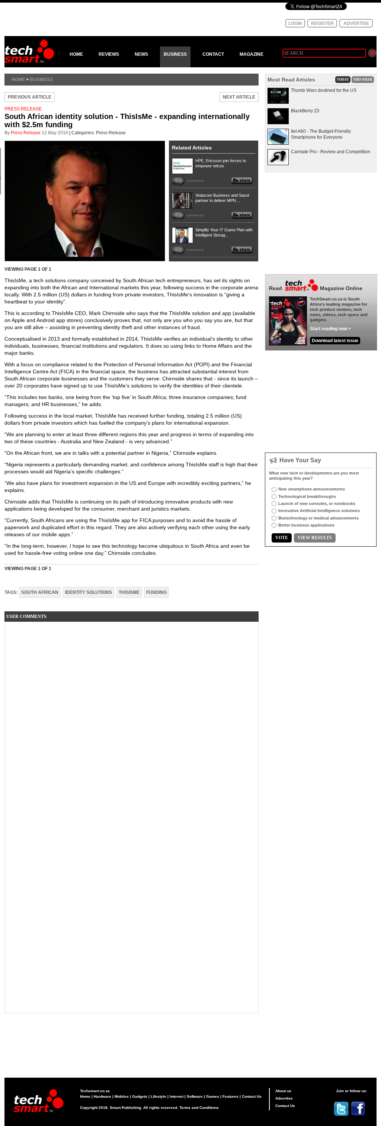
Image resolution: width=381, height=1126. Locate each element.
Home (18, 79)
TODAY (343, 79)
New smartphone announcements (311, 489)
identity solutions (88, 592)
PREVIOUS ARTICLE (29, 97)
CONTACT (213, 54)
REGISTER (322, 23)
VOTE (281, 537)
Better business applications (306, 525)
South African (39, 592)
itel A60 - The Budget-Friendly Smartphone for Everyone (321, 134)
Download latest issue (335, 340)
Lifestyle (158, 1096)
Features (230, 1096)
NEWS (141, 54)
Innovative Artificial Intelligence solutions (319, 510)
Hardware (102, 1096)
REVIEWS (109, 54)
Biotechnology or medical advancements (318, 518)
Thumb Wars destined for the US (323, 90)
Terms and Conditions (199, 1108)
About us (283, 1091)
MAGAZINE (251, 54)
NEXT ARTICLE (239, 97)
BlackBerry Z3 (305, 110)
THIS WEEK (362, 79)
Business (41, 79)
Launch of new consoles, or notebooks (316, 503)
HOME (76, 54)
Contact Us (252, 1096)
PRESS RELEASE (23, 109)
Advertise (284, 1098)
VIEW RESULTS (315, 537)
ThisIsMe (129, 592)
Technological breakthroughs (307, 496)
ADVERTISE (356, 23)
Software (195, 1096)
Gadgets (139, 1096)
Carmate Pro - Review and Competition (330, 151)
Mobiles (122, 1096)
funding (156, 592)
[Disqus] (131, 720)
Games (212, 1096)
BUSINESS (175, 54)
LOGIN (295, 23)
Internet (176, 1096)
